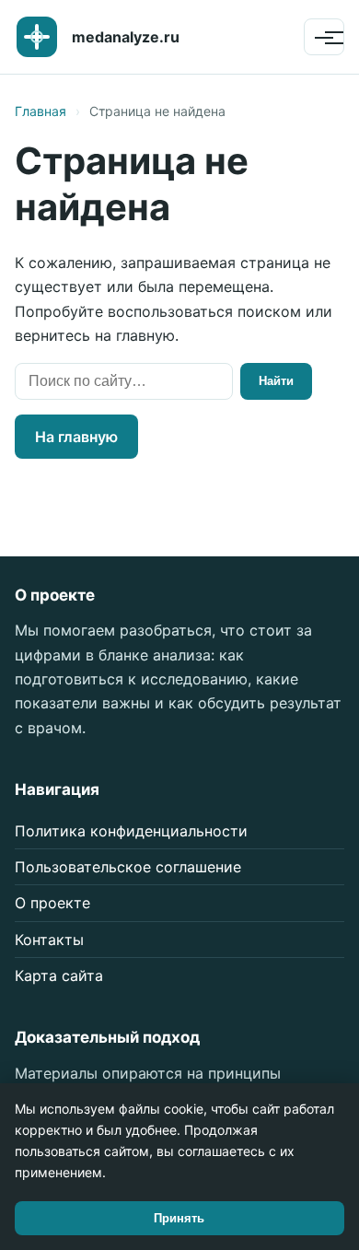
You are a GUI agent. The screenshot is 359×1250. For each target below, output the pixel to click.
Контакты (49, 939)
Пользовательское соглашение (128, 867)
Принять (179, 1218)
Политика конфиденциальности (131, 831)
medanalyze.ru (126, 37)
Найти (276, 381)
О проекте (52, 903)
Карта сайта (59, 975)
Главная (40, 111)
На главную (76, 436)
